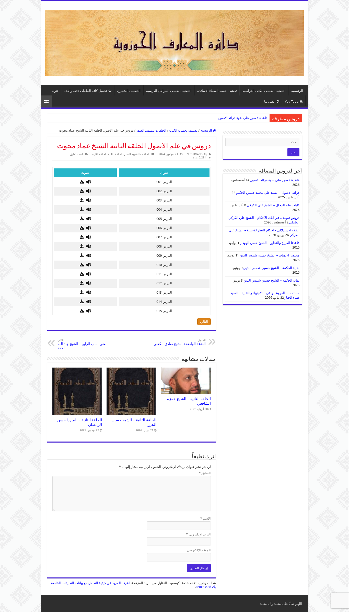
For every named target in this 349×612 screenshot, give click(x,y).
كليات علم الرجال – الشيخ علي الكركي (273, 205)
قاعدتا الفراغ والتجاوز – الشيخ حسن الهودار (269, 243)
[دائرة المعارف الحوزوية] (174, 42)
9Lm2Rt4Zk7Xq (197, 154)
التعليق (205, 473)
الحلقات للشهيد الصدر (151, 130)
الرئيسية (297, 91)
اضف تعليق (76, 154)
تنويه (55, 91)
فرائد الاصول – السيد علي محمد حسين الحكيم (267, 193)
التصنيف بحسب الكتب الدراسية (264, 91)
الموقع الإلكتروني (199, 550)
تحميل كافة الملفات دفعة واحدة (85, 91)
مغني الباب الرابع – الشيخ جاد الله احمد (82, 344)
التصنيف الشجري (129, 91)
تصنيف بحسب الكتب (183, 130)
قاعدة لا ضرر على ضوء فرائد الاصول (242, 118)
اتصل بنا (269, 101)
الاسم (205, 518)
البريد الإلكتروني (198, 534)
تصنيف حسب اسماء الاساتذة (217, 91)
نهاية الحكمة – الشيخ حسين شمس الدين (271, 280)
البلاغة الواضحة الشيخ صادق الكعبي (180, 342)
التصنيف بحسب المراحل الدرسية (169, 91)
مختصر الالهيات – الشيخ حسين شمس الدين (269, 255)
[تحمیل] (81, 182)
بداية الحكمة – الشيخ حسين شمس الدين (271, 268)
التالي (204, 322)
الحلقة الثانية (115, 154)
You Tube (291, 101)
